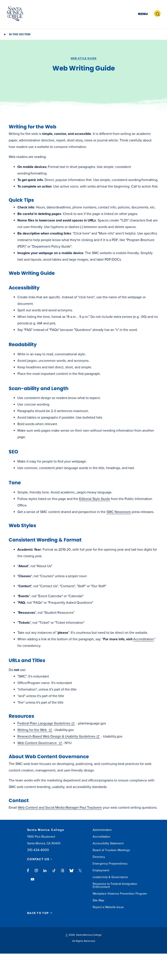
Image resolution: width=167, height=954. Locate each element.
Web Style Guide (84, 58)
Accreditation (143, 639)
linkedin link (45, 872)
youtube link (32, 881)
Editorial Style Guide (94, 499)
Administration (102, 830)
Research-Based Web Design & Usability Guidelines (58, 736)
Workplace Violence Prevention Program (120, 893)
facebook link (29, 872)
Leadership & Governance (110, 877)
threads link (63, 872)
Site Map (98, 900)
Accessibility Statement (108, 843)
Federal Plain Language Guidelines (46, 723)
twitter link (80, 872)
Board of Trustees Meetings (111, 850)
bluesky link (71, 872)
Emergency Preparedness (110, 863)
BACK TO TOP (38, 913)
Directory (99, 857)
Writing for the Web (35, 730)
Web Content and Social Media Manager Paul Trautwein (60, 807)
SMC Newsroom (119, 512)
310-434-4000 (38, 850)
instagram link (36, 872)
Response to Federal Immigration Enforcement (115, 885)
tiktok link (54, 872)
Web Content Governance (40, 743)
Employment (101, 870)
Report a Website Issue (108, 907)
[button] (142, 14)
